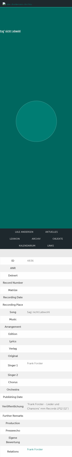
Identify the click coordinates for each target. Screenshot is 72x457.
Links (50, 245)
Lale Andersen (24, 232)
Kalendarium (27, 245)
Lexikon (15, 238)
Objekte (58, 238)
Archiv (36, 238)
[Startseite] (17, 3)
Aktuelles (51, 232)
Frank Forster (35, 449)
